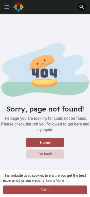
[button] (81, 7)
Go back (45, 154)
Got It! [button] (45, 190)
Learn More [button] (55, 180)
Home (45, 142)
